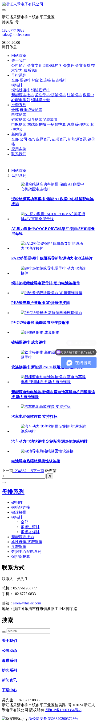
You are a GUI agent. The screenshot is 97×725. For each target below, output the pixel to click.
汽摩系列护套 (78, 124)
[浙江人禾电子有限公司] (48, 4)
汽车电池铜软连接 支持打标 (34, 416)
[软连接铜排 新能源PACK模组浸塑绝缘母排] (53, 357)
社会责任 (66, 65)
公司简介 (18, 65)
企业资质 (82, 65)
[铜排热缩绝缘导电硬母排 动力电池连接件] (53, 273)
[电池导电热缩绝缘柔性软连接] (47, 451)
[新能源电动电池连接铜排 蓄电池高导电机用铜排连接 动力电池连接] (53, 382)
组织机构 (50, 65)
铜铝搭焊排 (40, 90)
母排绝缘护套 (31, 110)
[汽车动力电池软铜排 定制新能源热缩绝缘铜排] (53, 431)
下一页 (38, 471)
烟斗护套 (34, 120)
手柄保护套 (56, 124)
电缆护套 (18, 115)
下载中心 (9, 690)
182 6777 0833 (13, 30)
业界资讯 (43, 139)
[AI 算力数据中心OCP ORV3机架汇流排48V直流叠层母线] (53, 219)
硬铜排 (25, 80)
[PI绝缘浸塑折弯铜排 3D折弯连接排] (51, 293)
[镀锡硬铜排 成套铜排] (40, 332)
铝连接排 (59, 80)
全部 (15, 80)
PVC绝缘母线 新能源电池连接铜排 (40, 323)
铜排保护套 (40, 100)
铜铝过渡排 (20, 90)
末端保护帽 (36, 124)
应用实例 (18, 149)
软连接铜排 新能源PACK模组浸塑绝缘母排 (47, 367)
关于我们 (18, 61)
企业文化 (34, 65)
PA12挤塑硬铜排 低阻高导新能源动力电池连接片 (52, 258)
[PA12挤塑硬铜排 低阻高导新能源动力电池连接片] (53, 248)
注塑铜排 (74, 95)
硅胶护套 (18, 120)
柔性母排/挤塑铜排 (50, 95)
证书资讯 (59, 139)
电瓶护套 (18, 124)
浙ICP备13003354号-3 (63, 710)
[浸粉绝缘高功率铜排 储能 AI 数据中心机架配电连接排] (53, 189)
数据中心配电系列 (26, 552)
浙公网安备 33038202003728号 (52, 719)
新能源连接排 (22, 95)
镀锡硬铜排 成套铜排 (28, 342)
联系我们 (31, 70)
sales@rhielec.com (16, 35)
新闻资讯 (18, 134)
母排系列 (18, 75)
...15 (29, 471)
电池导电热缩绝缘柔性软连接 (35, 461)
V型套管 (50, 120)
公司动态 (27, 139)
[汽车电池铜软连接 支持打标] (46, 407)
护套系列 (18, 105)
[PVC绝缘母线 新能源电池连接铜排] (51, 313)
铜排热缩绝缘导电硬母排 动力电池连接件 (45, 283)
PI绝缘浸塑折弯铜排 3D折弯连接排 (40, 303)
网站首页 (18, 56)
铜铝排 (17, 85)
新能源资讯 (77, 139)
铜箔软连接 (41, 80)
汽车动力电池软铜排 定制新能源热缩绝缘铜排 (49, 441)
